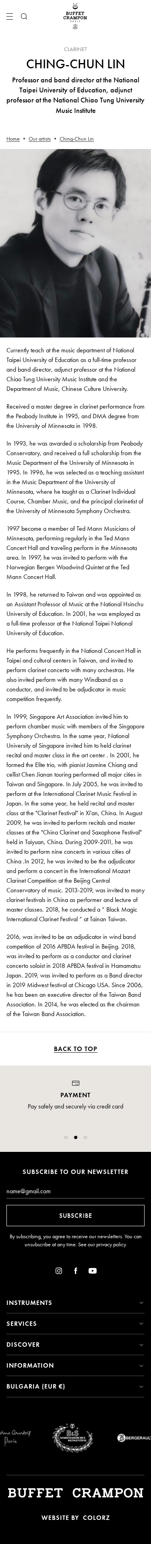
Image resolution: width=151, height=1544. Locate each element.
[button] (66, 1137)
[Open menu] (9, 16)
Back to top (75, 1049)
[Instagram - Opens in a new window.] (59, 1272)
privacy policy (111, 1244)
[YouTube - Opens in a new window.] (93, 1272)
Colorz (96, 1518)
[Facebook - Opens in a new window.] (76, 1272)
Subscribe (75, 1215)
